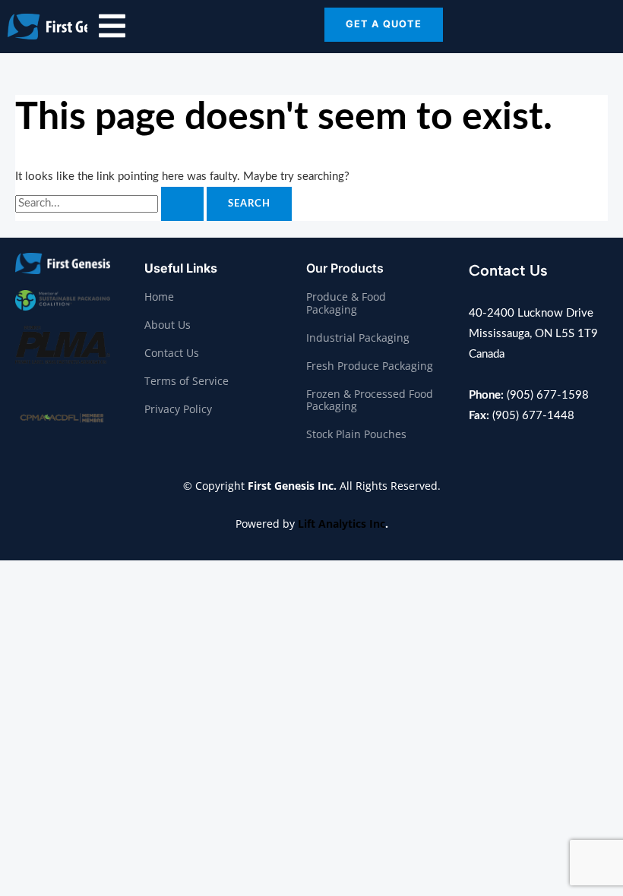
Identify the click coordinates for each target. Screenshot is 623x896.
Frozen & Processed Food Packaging (369, 400)
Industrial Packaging (358, 337)
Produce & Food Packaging (346, 303)
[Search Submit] (182, 204)
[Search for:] (111, 203)
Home (159, 296)
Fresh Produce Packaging (369, 365)
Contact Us (171, 352)
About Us (167, 324)
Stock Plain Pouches (356, 434)
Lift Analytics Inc (341, 523)
